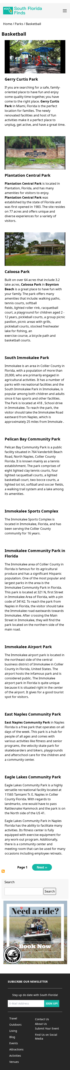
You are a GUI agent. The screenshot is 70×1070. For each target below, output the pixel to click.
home (7, 24)
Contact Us (42, 1019)
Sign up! (52, 1003)
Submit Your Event (47, 1028)
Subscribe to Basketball (3, 871)
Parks (19, 24)
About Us (41, 1024)
